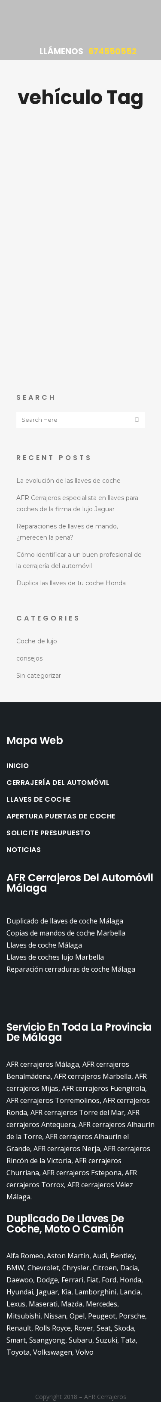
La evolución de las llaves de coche (68, 481)
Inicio (17, 766)
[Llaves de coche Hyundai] (80, 187)
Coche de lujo (36, 641)
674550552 (112, 51)
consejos (29, 658)
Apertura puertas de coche (60, 816)
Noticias (23, 850)
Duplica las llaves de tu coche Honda (71, 583)
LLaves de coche (38, 799)
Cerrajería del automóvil (57, 782)
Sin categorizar (38, 675)
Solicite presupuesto (48, 833)
